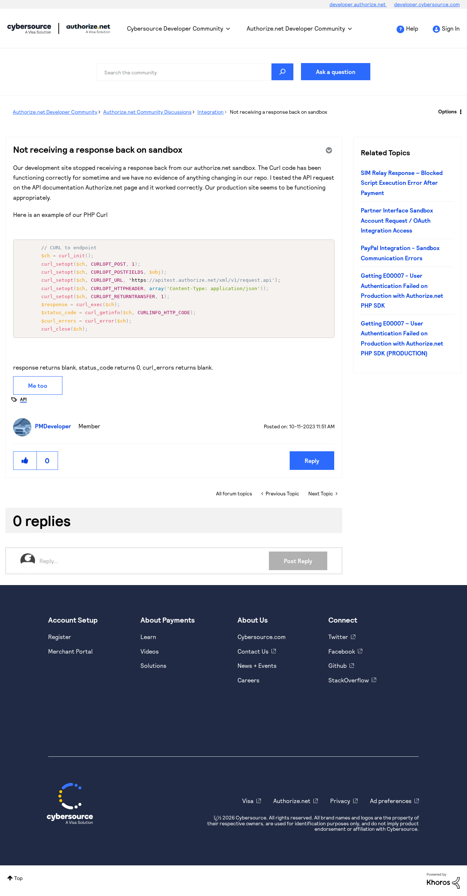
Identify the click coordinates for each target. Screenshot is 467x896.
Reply (312, 460)
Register (59, 636)
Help (412, 28)
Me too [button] (37, 385)
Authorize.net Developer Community (296, 28)
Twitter (338, 636)
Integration (210, 112)
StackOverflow (348, 680)
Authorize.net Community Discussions (147, 112)
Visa (248, 800)
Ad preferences (391, 800)
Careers (248, 680)
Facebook (341, 651)
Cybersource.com (262, 636)
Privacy (340, 800)
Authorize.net (291, 800)
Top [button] (18, 878)
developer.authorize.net (358, 4)
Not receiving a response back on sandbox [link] (278, 112)
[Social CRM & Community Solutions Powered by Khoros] (443, 880)
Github (337, 665)
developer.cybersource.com (427, 4)
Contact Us (253, 651)
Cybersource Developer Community (29, 28)
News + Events (257, 665)
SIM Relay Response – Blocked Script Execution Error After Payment (402, 182)
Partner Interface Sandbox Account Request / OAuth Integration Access (397, 220)
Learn (148, 636)
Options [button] (447, 111)
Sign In (451, 28)
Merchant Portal (70, 651)
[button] (25, 461)
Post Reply (298, 560)
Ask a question (335, 71)
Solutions (153, 665)
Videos (149, 651)
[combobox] (195, 72)
